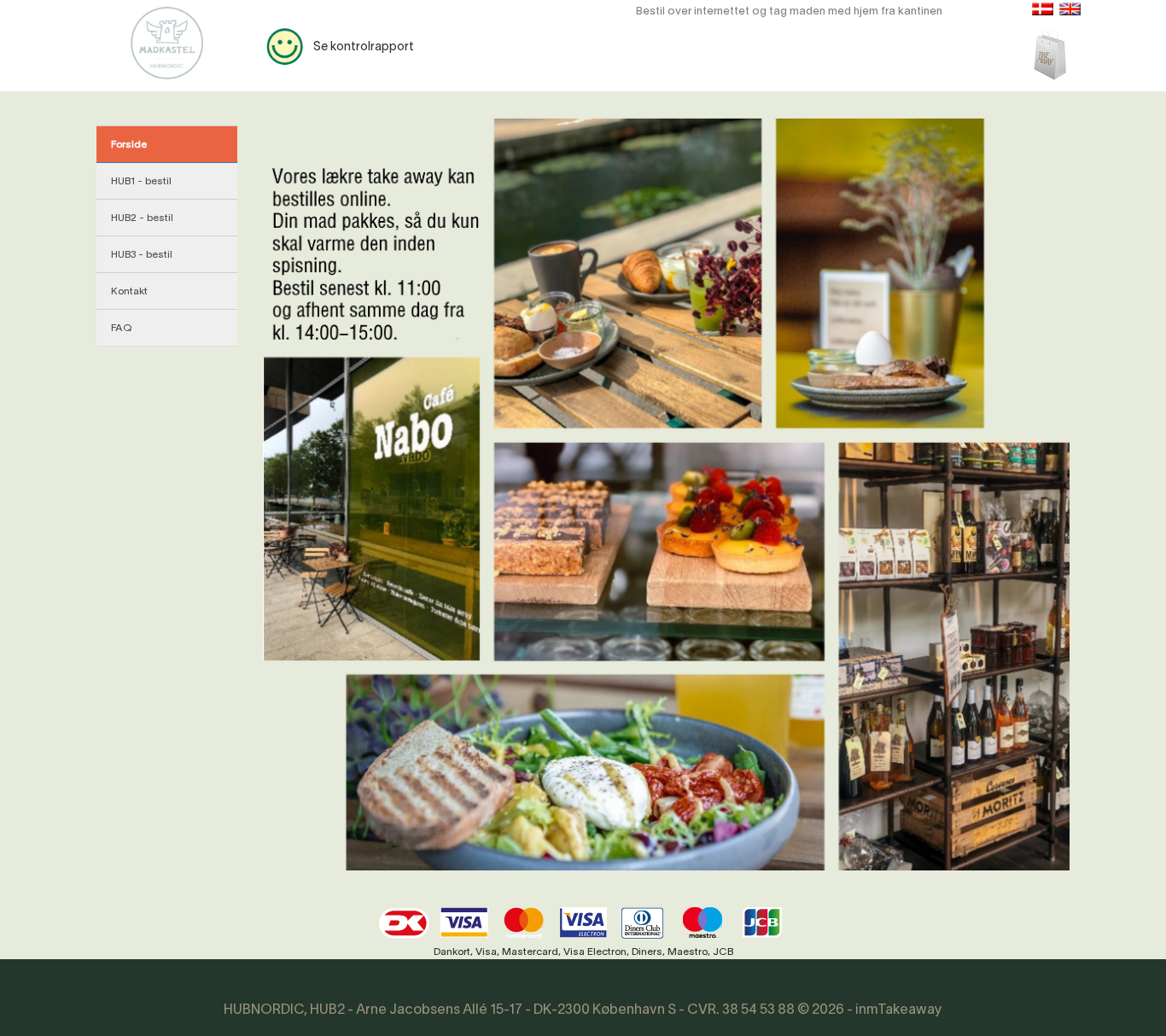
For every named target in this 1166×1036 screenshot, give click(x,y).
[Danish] (1042, 9)
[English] (1070, 9)
